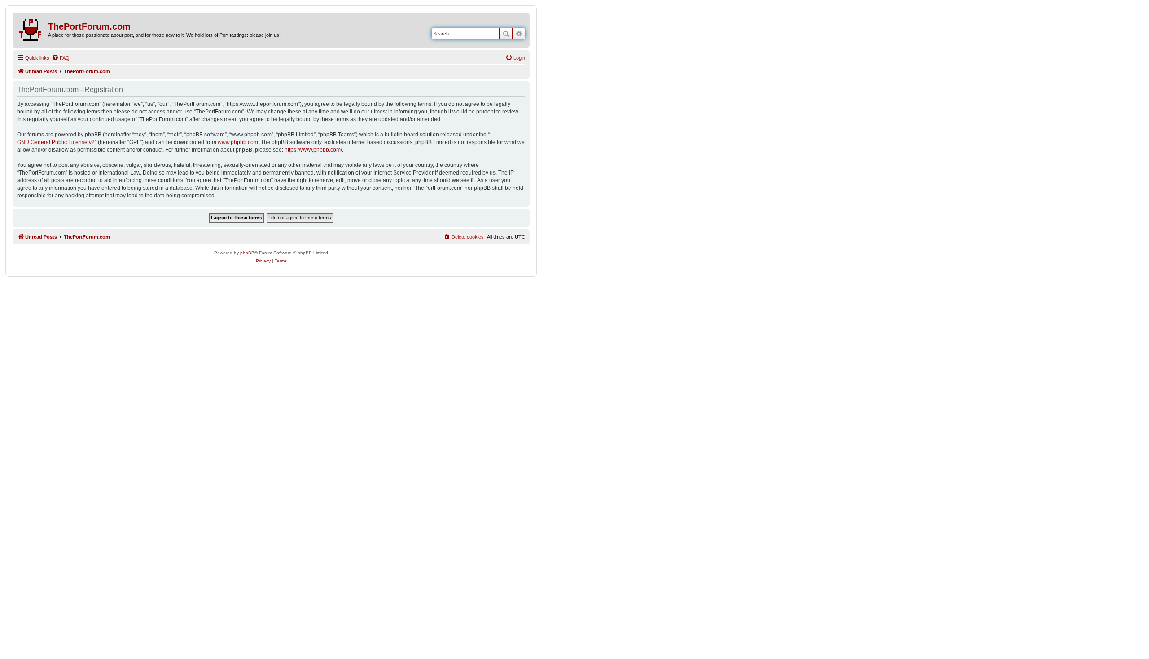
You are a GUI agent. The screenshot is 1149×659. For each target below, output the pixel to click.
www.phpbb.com (238, 142)
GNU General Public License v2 (56, 142)
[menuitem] (61, 57)
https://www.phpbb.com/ (313, 150)
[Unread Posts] (31, 28)
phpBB (247, 252)
